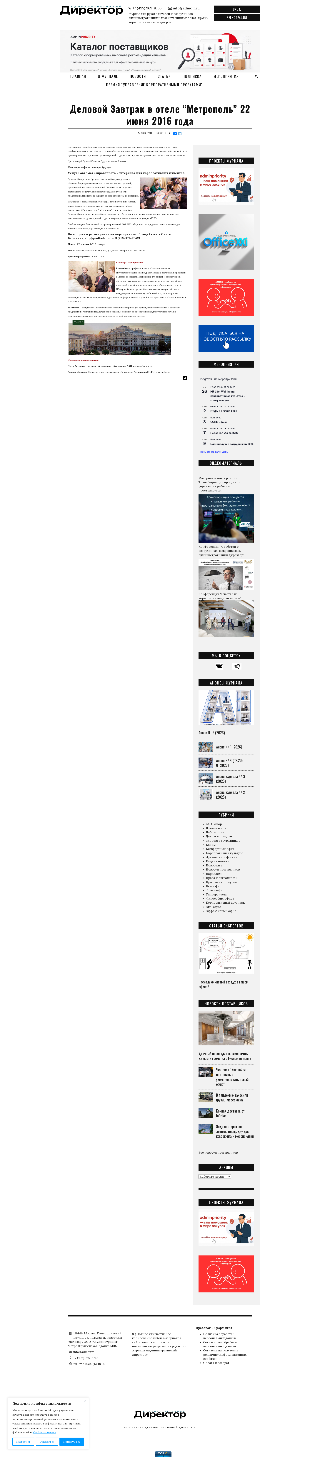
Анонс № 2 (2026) (212, 732)
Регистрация (237, 17)
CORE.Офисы (219, 422)
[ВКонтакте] (175, 133)
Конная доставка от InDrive (230, 1113)
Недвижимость (217, 861)
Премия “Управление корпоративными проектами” (154, 84)
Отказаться (47, 1441)
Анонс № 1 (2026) (229, 746)
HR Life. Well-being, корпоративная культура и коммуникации (227, 396)
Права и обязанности (222, 878)
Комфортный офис (220, 849)
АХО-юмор (214, 824)
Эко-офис (213, 907)
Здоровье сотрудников (223, 840)
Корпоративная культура (224, 853)
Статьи (164, 76)
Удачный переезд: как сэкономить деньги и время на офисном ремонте (225, 1056)
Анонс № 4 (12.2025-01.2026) (231, 763)
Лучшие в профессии (222, 857)
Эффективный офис (221, 911)
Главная (78, 76)
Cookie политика (44, 1432)
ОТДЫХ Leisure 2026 (223, 411)
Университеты (216, 894)
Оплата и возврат (216, 1363)
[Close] (85, 1400)
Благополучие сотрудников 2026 (232, 444)
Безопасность (216, 828)
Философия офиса (220, 898)
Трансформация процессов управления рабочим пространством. (219, 486)
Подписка (192, 76)
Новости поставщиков (223, 869)
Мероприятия (226, 76)
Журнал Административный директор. (164, 1427)
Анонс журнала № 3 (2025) (230, 778)
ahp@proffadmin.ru (99, 238)
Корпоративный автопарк (225, 902)
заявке (126, 224)
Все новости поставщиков (218, 1152)
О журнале (108, 76)
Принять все (71, 1441)
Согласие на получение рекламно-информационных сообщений (224, 1354)
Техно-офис (215, 890)
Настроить (23, 1441)
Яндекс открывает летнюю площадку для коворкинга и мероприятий (235, 1131)
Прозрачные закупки (221, 882)
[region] (48, 1423)
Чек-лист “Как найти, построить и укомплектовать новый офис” (232, 1076)
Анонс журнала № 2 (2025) (230, 794)
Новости (138, 76)
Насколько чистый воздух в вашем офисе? (223, 984)
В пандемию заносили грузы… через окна (232, 1097)
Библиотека (215, 832)
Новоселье (214, 865)
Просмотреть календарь (213, 451)
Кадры (211, 844)
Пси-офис (213, 886)
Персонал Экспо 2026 (224, 433)
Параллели (214, 873)
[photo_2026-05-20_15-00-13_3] (160, 51)
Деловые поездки (219, 836)
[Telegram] (179, 133)
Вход (237, 9)
